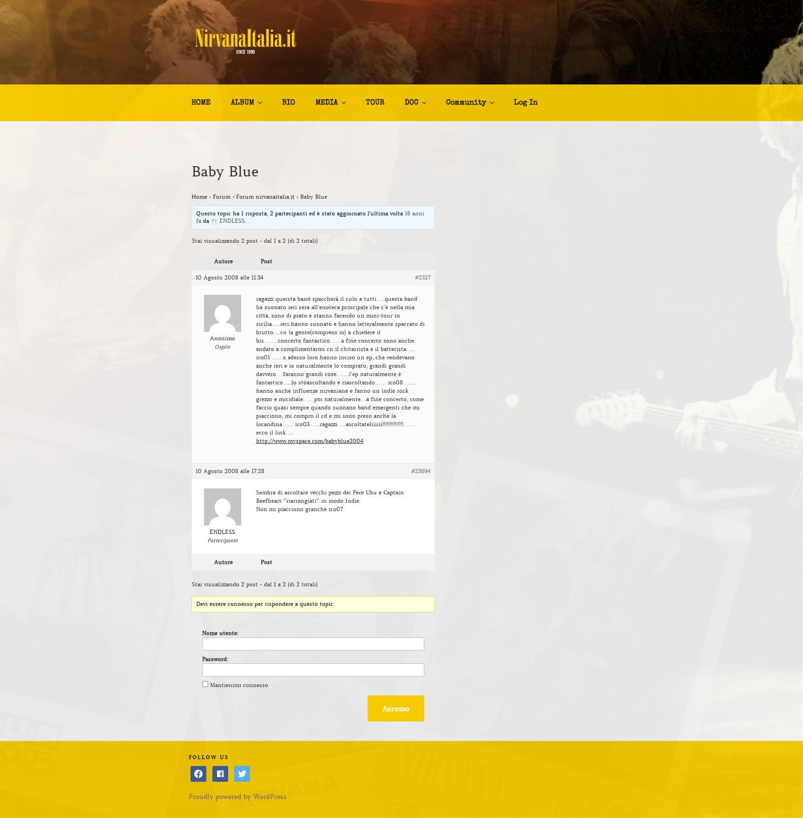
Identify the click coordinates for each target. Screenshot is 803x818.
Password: (215, 659)
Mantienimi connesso (239, 685)
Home (199, 196)
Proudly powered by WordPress (238, 796)
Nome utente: (220, 633)
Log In (526, 103)
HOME (201, 103)
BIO (288, 103)
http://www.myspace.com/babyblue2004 (309, 440)
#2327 (423, 277)
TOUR (375, 103)
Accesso (395, 708)
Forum (221, 196)
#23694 (421, 470)
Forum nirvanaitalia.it (265, 196)
